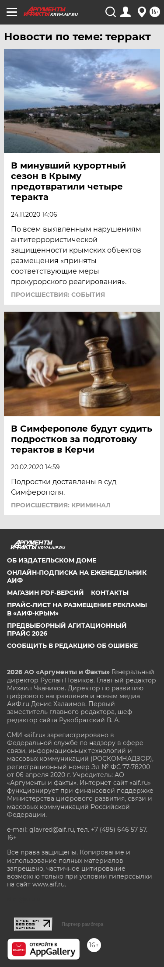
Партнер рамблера (82, 924)
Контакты (110, 593)
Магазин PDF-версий (45, 593)
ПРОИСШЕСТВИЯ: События (58, 295)
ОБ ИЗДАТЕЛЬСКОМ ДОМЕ (51, 560)
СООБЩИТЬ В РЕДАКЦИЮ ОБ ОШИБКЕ (72, 646)
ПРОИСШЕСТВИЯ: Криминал (61, 505)
